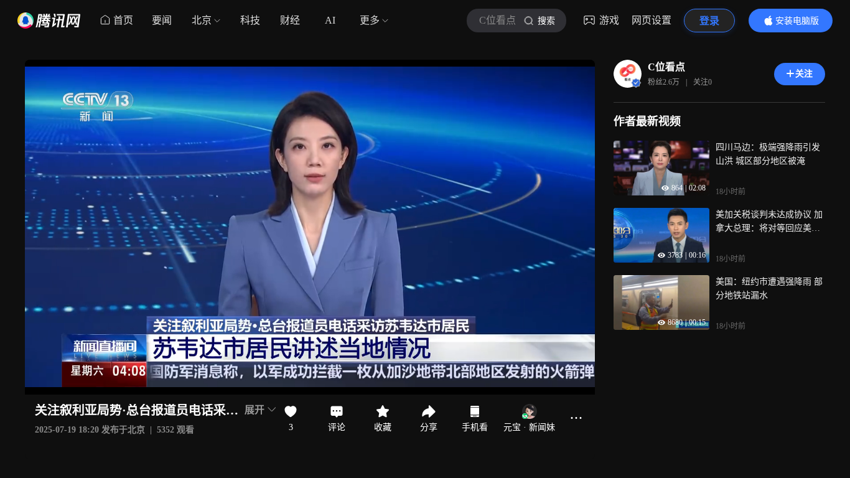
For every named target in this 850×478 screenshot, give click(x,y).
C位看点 (666, 67)
